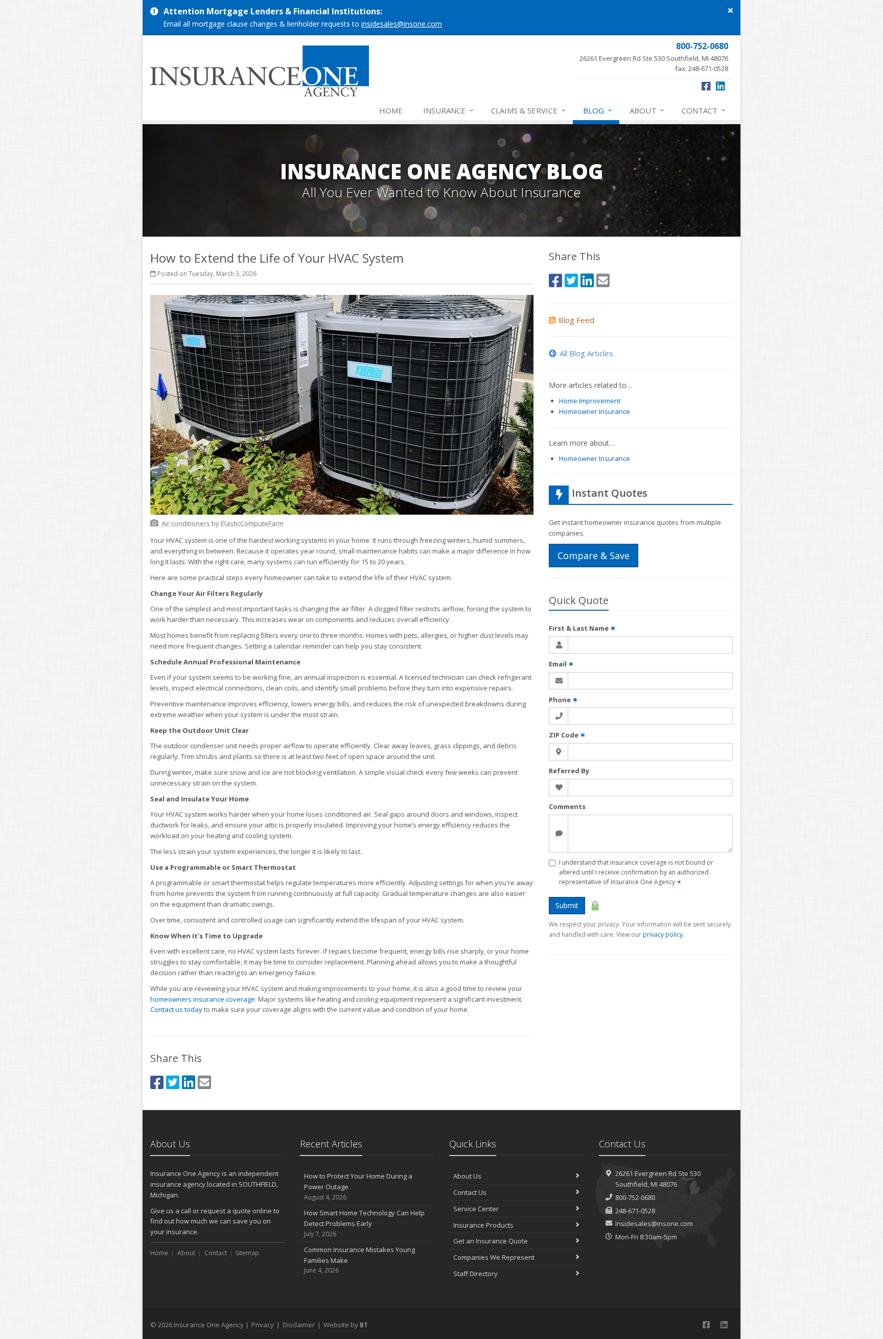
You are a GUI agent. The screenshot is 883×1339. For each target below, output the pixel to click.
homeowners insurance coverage (202, 999)
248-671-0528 (635, 1210)
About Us (467, 1176)
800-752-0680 (635, 1197)
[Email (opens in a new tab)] (204, 1082)
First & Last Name (582, 628)
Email (561, 663)
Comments (567, 806)
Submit (566, 905)
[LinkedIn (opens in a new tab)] (720, 86)
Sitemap (247, 1253)
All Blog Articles (586, 353)
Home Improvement (589, 400)
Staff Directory (475, 1273)
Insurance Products (483, 1225)
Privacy (262, 1324)
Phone (563, 699)
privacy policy (663, 934)
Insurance (448, 110)
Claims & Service (528, 110)
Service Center (476, 1208)
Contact (704, 110)
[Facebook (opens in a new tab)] (706, 86)
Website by (345, 1324)
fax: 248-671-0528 (653, 56)
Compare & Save (593, 555)
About (647, 110)
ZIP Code (567, 735)
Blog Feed (576, 320)
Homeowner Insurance (594, 411)
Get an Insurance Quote (490, 1240)
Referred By (569, 770)
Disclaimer (299, 1324)
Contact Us (469, 1192)
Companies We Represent (494, 1257)
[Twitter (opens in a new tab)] (172, 1082)
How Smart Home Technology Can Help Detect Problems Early (364, 1223)
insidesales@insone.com (401, 24)
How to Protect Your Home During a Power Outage (358, 1186)
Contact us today (176, 1009)
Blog (597, 110)
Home (391, 110)
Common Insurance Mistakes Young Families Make (359, 1260)
